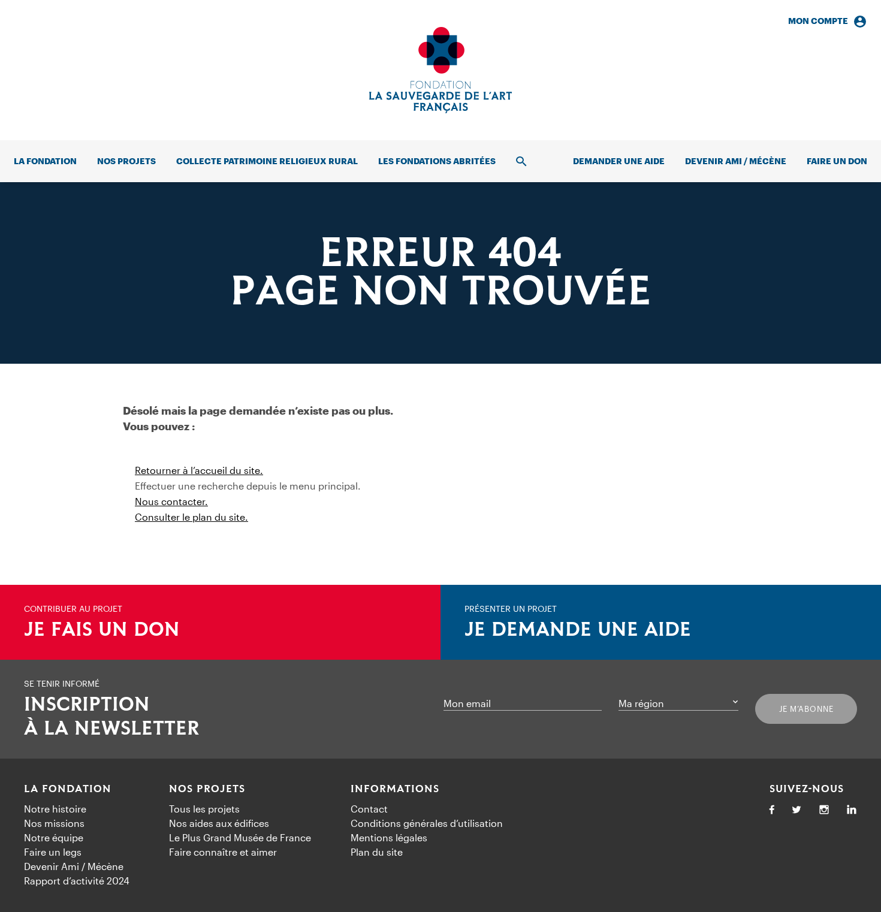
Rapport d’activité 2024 (76, 880)
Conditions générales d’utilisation (427, 823)
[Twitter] (796, 810)
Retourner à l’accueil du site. (199, 470)
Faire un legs (53, 851)
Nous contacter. (171, 501)
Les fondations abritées (437, 161)
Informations (395, 789)
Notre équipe (53, 837)
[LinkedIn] (851, 810)
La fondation (45, 161)
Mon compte (818, 21)
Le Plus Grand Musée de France (240, 837)
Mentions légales (389, 837)
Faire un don (837, 161)
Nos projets (126, 161)
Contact (369, 808)
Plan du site (377, 851)
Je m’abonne (806, 709)
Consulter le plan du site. (191, 517)
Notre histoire (55, 808)
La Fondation (67, 789)
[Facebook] (772, 810)
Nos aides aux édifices (219, 823)
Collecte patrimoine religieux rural (267, 161)
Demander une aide (619, 161)
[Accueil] (440, 70)
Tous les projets (204, 808)
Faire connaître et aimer (223, 851)
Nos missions (54, 823)
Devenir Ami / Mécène (735, 161)
